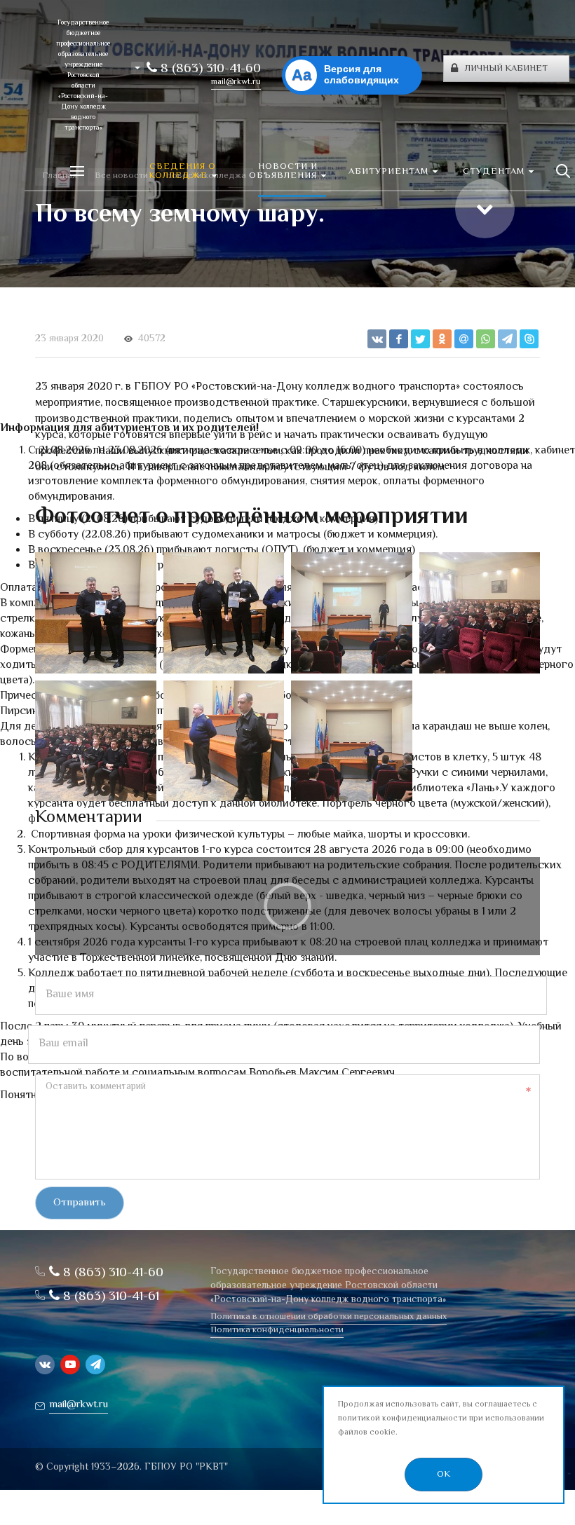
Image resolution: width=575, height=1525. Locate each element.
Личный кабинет (506, 69)
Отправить (79, 1203)
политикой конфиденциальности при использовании (441, 1418)
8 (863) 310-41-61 (109, 1297)
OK (443, 1475)
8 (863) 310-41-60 (209, 69)
